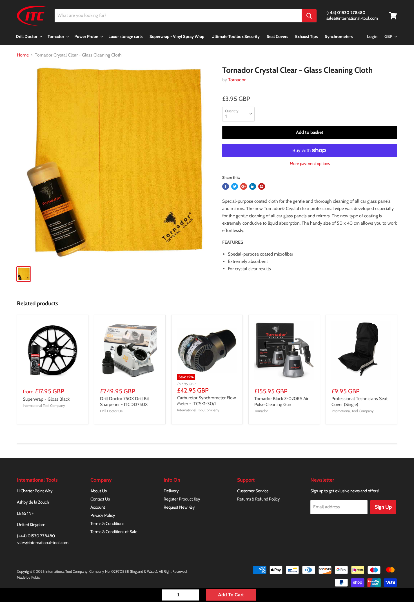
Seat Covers (277, 36)
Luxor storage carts (125, 36)
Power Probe (86, 36)
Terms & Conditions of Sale (113, 531)
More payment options (310, 163)
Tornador (56, 36)
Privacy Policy (102, 515)
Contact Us (100, 499)
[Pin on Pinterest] (261, 186)
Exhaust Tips (306, 36)
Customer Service (253, 490)
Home (23, 55)
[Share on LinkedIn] (252, 186)
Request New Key (179, 507)
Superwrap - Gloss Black (46, 399)
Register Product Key (182, 499)
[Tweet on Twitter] (234, 186)
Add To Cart (231, 594)
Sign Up (383, 507)
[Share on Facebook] (225, 186)
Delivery (171, 490)
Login (372, 36)
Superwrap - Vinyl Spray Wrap (177, 36)
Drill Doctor (27, 36)
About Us (98, 490)
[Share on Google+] (243, 186)
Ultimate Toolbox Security (236, 36)
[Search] (309, 15)
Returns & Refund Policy (258, 499)
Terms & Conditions (107, 523)
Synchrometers (339, 36)
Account (97, 507)
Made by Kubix (28, 577)
